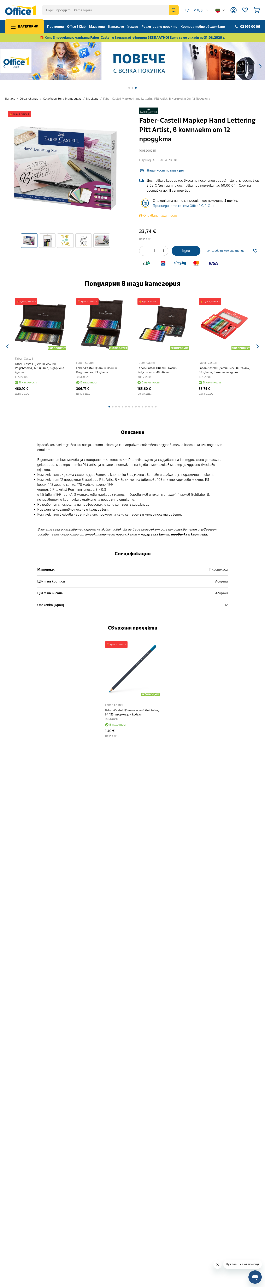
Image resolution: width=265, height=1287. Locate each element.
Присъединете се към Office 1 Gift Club (183, 206)
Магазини (97, 27)
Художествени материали (62, 98)
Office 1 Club (76, 27)
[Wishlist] (245, 10)
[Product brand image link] (148, 111)
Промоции (55, 27)
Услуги (132, 27)
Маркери (92, 98)
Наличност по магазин (165, 170)
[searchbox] (110, 10)
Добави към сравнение (228, 251)
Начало (10, 98)
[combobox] (197, 10)
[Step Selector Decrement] (144, 251)
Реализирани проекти (159, 27)
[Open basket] (256, 10)
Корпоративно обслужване (203, 27)
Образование (29, 98)
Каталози (116, 27)
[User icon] (233, 10)
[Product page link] (53, 324)
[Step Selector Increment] (163, 251)
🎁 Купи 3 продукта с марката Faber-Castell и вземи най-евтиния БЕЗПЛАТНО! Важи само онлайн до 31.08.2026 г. (132, 38)
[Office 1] (20, 10)
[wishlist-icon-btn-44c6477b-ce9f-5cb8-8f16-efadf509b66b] (255, 251)
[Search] (174, 10)
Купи (186, 251)
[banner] (132, 61)
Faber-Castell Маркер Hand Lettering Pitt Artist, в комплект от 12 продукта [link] (156, 98)
